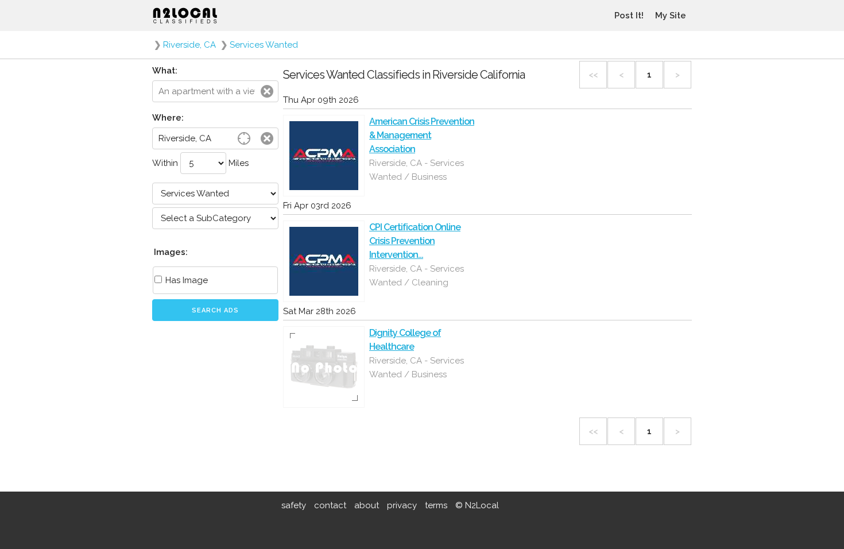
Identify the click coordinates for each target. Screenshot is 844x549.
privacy (402, 505)
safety (293, 505)
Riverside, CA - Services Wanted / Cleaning (416, 276)
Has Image (185, 280)
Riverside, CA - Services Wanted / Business (416, 170)
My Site (670, 15)
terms (436, 505)
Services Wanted (264, 45)
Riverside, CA (189, 45)
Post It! (629, 15)
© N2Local (477, 505)
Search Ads (215, 310)
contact (330, 505)
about (366, 505)
